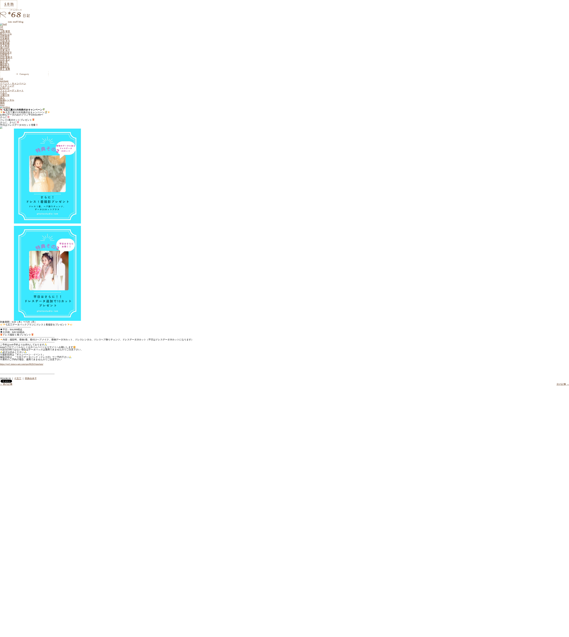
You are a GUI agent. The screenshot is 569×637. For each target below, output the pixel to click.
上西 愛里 (5, 31)
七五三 (3, 93)
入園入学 (4, 95)
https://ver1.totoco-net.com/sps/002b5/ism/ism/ (21, 364)
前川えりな (6, 33)
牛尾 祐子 (5, 50)
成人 (2, 97)
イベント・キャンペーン (13, 83)
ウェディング (7, 86)
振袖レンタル (7, 100)
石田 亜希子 (6, 57)
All (1, 26)
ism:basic (4, 81)
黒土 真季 (5, 69)
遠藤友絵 (4, 67)
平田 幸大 (5, 41)
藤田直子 (4, 64)
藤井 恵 (4, 62)
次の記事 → (563, 384)
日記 (2, 105)
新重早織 (4, 43)
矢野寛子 (4, 55)
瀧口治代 (4, 48)
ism (1, 29)
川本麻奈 (4, 38)
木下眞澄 (4, 45)
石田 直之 (5, 60)
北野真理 (4, 36)
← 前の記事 (6, 384)
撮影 (2, 102)
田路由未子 (6, 52)
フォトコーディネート (12, 90)
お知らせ (4, 88)
